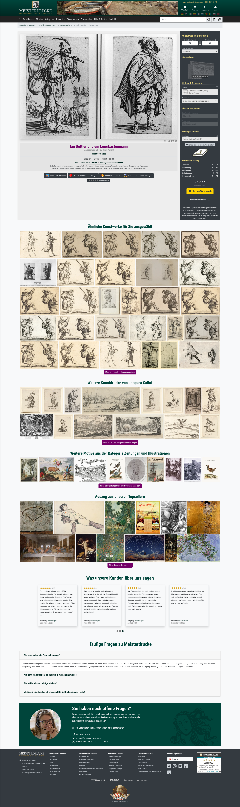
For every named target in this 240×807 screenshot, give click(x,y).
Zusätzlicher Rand (187, 48)
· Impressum (53, 760)
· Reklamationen (54, 772)
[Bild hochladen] (219, 19)
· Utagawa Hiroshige (115, 769)
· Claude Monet (113, 760)
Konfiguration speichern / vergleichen (201, 145)
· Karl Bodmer (142, 769)
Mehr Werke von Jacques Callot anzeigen (120, 442)
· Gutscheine (82, 772)
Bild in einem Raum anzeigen (139, 175)
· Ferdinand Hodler (144, 760)
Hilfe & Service (100, 19)
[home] (20, 19)
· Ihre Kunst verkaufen (86, 760)
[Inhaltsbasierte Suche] (214, 19)
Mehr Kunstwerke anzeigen (120, 565)
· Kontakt (52, 757)
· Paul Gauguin (113, 763)
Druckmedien (86, 19)
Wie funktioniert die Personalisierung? (42, 655)
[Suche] (209, 19)
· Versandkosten (84, 763)
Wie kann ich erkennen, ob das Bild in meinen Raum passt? (51, 674)
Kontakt (112, 19)
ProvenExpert (49, 621)
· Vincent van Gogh (114, 757)
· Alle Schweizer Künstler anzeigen (149, 772)
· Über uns (52, 775)
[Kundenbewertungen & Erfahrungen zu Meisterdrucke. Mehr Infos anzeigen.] (209, 762)
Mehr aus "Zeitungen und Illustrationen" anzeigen (120, 486)
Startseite (23, 25)
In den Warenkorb (201, 191)
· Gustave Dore (113, 772)
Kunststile (60, 19)
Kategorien (49, 19)
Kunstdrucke (28, 19)
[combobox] (200, 51)
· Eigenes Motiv (83, 757)
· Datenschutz (53, 766)
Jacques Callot (65, 25)
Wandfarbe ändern (112, 175)
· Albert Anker (142, 763)
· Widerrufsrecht (54, 769)
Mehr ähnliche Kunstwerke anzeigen (120, 372)
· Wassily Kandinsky (115, 766)
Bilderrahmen (73, 19)
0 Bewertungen (103, 180)
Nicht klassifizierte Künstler (47, 25)
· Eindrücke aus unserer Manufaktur (90, 769)
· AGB (51, 763)
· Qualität (81, 766)
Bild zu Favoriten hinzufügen (84, 175)
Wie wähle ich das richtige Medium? (40, 683)
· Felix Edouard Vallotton (146, 766)
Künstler (39, 19)
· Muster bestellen (84, 775)
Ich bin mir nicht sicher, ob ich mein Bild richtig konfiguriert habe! (54, 692)
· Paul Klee (141, 757)
